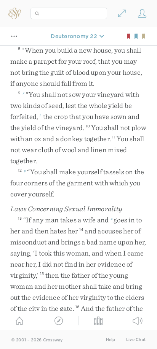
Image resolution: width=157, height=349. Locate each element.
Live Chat (136, 339)
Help (110, 339)
